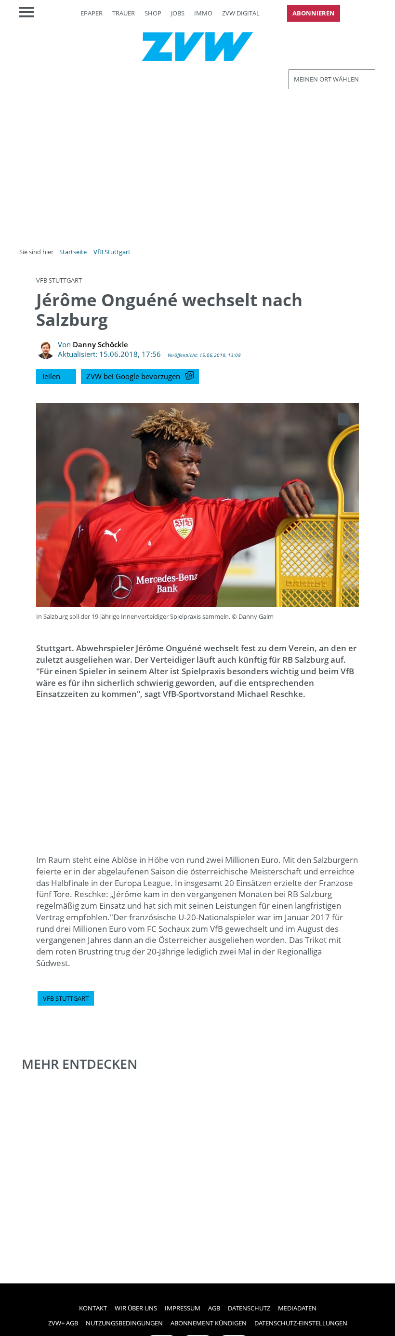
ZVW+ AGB (63, 1323)
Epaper (91, 13)
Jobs (177, 13)
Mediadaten (297, 1308)
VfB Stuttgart (112, 251)
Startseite (73, 251)
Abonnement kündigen (209, 1323)
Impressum (182, 1308)
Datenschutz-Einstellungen (300, 1323)
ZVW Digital (241, 13)
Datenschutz (249, 1308)
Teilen (50, 376)
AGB (214, 1308)
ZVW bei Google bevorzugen (133, 376)
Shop (153, 13)
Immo (203, 13)
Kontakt (93, 1308)
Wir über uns (136, 1308)
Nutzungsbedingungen (124, 1323)
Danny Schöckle (100, 344)
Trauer (123, 13)
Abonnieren (313, 13)
